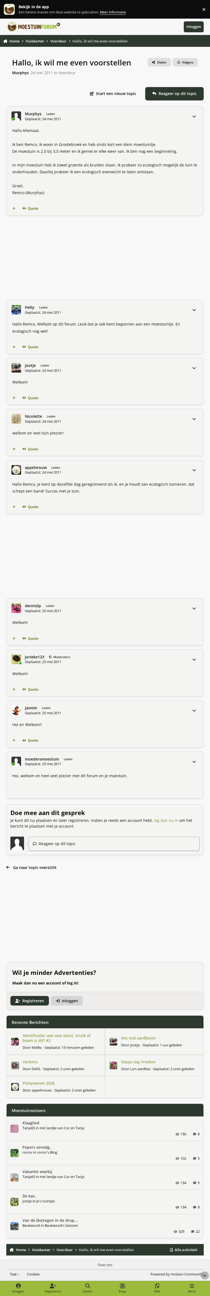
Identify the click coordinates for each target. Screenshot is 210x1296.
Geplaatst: (69, 1047)
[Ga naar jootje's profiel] (16, 368)
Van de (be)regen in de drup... (50, 1220)
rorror (27, 1152)
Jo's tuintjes (45, 1201)
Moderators (61, 657)
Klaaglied (30, 1122)
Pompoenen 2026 (39, 1083)
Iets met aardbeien (138, 1038)
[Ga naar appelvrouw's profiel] (16, 470)
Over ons (105, 1265)
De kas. (29, 1196)
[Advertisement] (105, 257)
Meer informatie (15, 9)
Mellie (36, 1047)
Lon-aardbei (140, 1068)
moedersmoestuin (42, 759)
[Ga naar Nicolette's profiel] (16, 419)
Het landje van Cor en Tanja (62, 1127)
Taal (13, 1274)
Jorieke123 (34, 657)
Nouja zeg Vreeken (138, 1061)
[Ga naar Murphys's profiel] (16, 116)
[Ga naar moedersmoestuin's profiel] (16, 761)
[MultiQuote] (14, 208)
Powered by (177, 1274)
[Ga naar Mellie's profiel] (15, 1042)
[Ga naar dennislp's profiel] (16, 608)
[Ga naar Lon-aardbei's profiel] (113, 1065)
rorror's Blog (47, 1152)
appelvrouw (36, 467)
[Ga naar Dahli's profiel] (15, 1065)
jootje (30, 365)
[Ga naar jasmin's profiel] (16, 710)
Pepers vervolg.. (37, 1147)
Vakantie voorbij (37, 1171)
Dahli (36, 1068)
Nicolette (33, 416)
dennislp (33, 605)
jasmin (31, 707)
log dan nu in (166, 820)
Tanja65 (28, 1127)
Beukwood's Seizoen (61, 1225)
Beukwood (31, 1225)
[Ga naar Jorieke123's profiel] (16, 659)
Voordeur (67, 72)
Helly (29, 307)
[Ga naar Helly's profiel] (16, 310)
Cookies (33, 1274)
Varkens (30, 1061)
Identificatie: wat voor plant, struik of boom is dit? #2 (57, 1038)
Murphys (20, 72)
